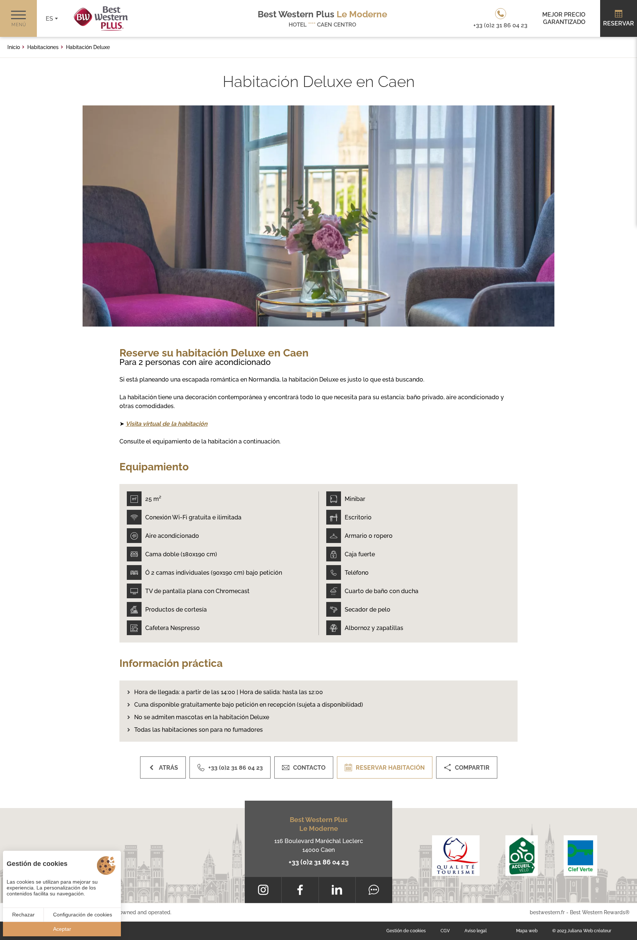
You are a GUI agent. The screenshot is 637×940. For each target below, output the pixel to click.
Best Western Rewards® (600, 912)
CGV (445, 930)
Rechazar (23, 915)
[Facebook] (300, 890)
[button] (309, 314)
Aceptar (62, 929)
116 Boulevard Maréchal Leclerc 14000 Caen (318, 845)
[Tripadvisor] (374, 890)
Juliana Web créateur (589, 930)
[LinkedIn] (337, 890)
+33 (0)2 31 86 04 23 (319, 862)
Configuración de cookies (82, 915)
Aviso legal (475, 930)
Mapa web (526, 930)
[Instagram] (263, 890)
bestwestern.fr (547, 912)
